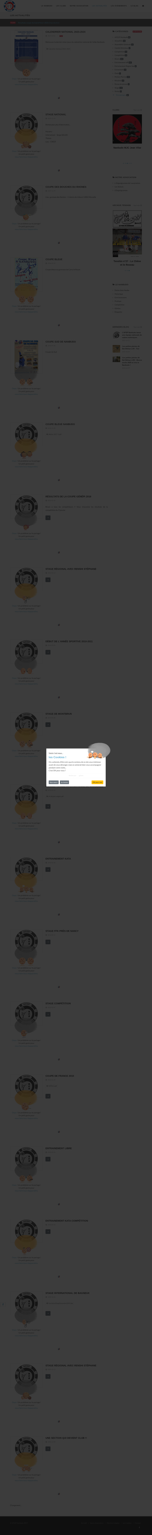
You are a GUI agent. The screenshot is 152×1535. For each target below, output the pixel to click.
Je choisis (64, 782)
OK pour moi (97, 782)
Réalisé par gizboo (76, 775)
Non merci (54, 782)
